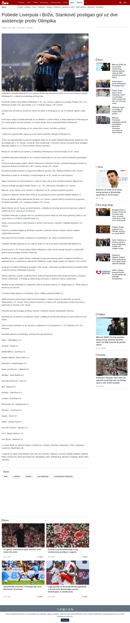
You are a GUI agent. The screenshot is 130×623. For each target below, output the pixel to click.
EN (125, 2)
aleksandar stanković (63, 476)
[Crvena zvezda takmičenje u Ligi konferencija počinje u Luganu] (67, 535)
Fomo (65, 2)
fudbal (29, 476)
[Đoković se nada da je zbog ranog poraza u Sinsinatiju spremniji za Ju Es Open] (111, 179)
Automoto (57, 7)
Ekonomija (44, 2)
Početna (21, 2)
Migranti (80, 2)
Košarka (28, 7)
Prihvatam (65, 620)
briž (6, 476)
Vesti (29, 2)
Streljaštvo (99, 7)
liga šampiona (43, 476)
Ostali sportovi (81, 7)
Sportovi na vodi (68, 7)
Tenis (34, 7)
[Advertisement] (45, 500)
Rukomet (91, 7)
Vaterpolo (41, 7)
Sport (72, 2)
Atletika (49, 7)
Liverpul (16, 476)
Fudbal (20, 7)
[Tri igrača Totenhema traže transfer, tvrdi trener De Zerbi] (23, 535)
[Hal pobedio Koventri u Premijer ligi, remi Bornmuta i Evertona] (23, 573)
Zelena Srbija (56, 2)
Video (35, 2)
